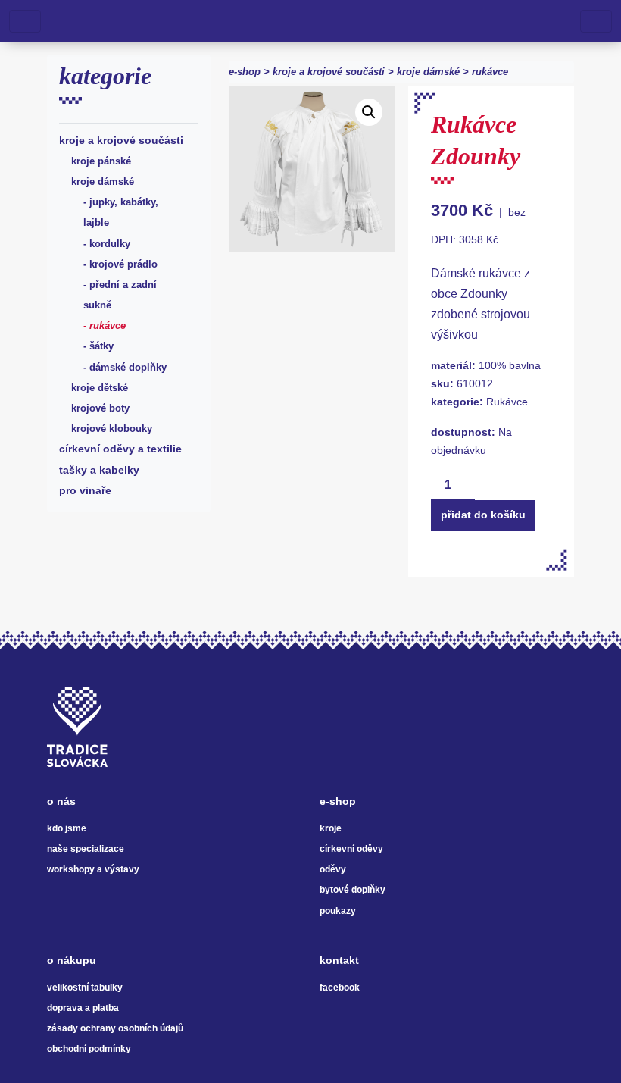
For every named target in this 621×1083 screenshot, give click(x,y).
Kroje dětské (99, 387)
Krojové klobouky (111, 428)
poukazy (338, 911)
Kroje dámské (102, 181)
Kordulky (109, 243)
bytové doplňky (352, 889)
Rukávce (107, 325)
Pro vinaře (85, 490)
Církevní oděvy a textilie (120, 449)
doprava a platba (83, 1008)
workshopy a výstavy (93, 869)
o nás (61, 801)
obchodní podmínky (89, 1049)
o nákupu (71, 960)
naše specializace (85, 849)
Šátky (101, 346)
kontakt (339, 960)
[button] (368, 112)
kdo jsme (66, 828)
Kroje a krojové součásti (121, 140)
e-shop (245, 71)
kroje (331, 828)
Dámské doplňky (128, 367)
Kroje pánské (101, 161)
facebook (340, 987)
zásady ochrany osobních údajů (115, 1028)
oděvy (333, 869)
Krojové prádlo (123, 264)
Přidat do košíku (483, 515)
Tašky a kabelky (99, 470)
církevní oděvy (351, 849)
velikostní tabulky (85, 987)
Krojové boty (100, 408)
